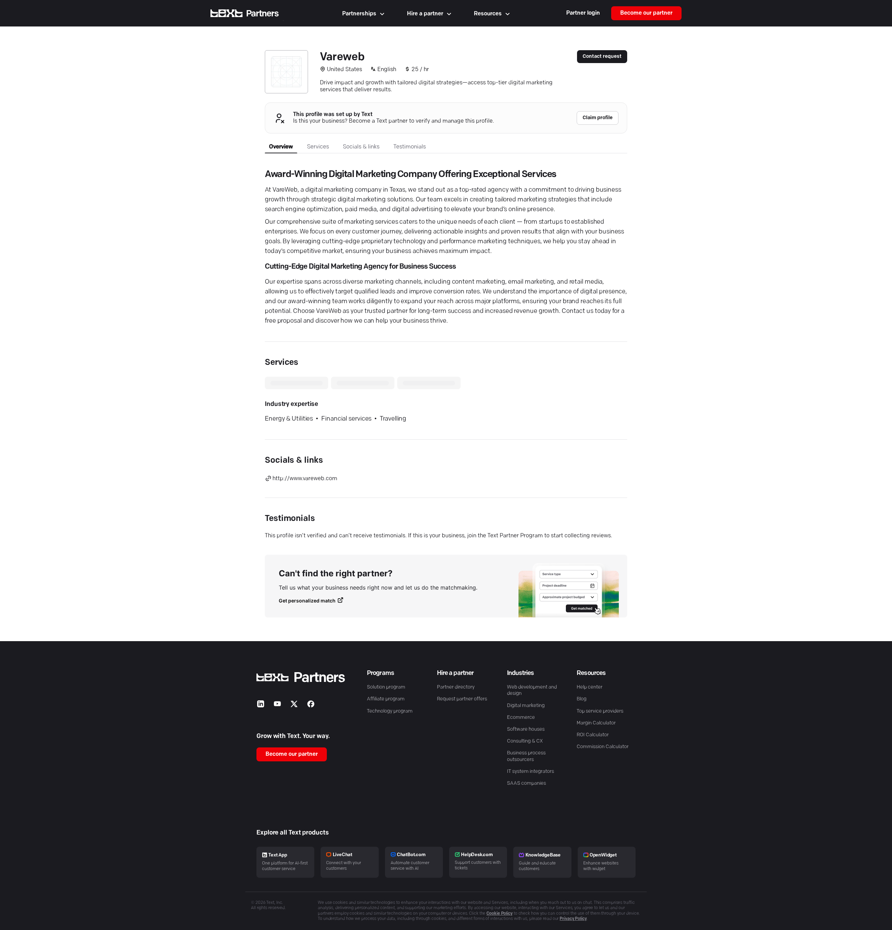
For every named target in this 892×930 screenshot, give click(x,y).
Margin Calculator (596, 723)
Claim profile (598, 118)
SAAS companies (526, 783)
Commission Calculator (603, 747)
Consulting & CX (525, 741)
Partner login (583, 13)
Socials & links (361, 147)
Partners (262, 13)
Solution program (386, 687)
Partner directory (456, 687)
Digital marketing (526, 705)
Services (318, 147)
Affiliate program (386, 699)
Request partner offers (462, 699)
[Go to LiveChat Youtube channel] (277, 705)
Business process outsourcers (526, 756)
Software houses (526, 729)
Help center (589, 687)
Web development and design (532, 690)
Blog (581, 699)
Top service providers (600, 711)
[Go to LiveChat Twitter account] (294, 705)
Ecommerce (521, 717)
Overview (281, 147)
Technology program (390, 711)
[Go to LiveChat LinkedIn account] (260, 705)
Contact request (602, 56)
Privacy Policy (573, 919)
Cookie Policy (499, 914)
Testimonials (409, 147)
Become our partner (646, 13)
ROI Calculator (593, 735)
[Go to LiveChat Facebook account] (311, 705)
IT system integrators (530, 771)
